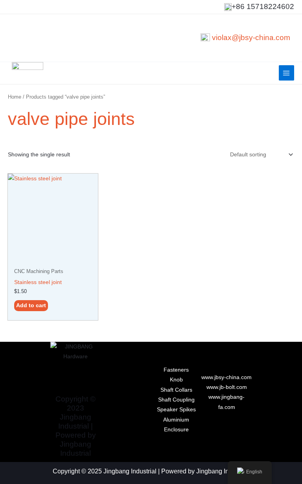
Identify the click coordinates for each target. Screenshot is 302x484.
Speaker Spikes (176, 409)
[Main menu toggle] (286, 73)
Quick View (53, 258)
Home (14, 97)
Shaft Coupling (176, 400)
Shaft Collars (176, 390)
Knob (176, 380)
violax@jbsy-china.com (251, 37)
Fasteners (176, 370)
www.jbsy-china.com (226, 377)
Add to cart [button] (31, 305)
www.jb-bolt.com (226, 387)
